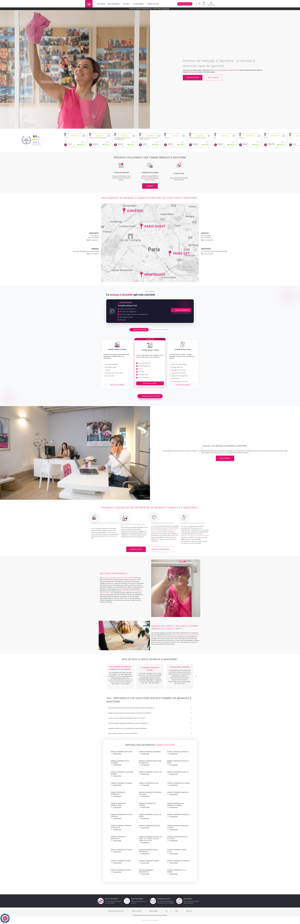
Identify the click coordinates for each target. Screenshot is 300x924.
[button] (196, 676)
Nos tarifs (126, 4)
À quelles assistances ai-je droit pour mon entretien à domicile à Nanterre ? (131, 708)
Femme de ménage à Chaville (178, 773)
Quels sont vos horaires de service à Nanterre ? (123, 733)
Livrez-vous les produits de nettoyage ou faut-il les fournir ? (127, 718)
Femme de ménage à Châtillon (150, 773)
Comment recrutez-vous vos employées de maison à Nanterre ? (128, 728)
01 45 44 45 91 (208, 240)
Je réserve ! (150, 186)
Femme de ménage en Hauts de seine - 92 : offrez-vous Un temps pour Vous (150, 839)
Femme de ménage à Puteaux (121, 851)
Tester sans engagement (182, 310)
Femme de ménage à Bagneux (178, 753)
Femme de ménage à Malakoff (178, 815)
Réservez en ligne (192, 78)
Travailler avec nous (153, 4)
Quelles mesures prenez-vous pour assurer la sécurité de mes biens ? (130, 713)
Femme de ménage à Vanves (121, 871)
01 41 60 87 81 (94, 254)
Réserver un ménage (186, 4)
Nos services (101, 4)
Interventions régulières (140, 329)
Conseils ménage (138, 4)
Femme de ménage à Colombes (178, 784)
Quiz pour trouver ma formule (151, 396)
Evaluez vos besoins (137, 911)
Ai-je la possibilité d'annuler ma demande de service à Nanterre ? (128, 723)
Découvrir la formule (117, 385)
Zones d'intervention (114, 4)
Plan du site (189, 911)
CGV (167, 911)
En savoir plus (165, 9)
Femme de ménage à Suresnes (178, 862)
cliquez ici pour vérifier (162, 915)
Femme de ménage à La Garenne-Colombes (175, 805)
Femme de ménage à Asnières (150, 753)
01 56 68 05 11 (94, 240)
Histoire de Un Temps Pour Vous (116, 911)
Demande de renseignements (160, 549)
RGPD (177, 911)
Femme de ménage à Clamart (121, 784)
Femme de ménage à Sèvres (149, 862)
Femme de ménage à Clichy (149, 784)
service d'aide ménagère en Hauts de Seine (226, 70)
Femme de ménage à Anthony (122, 753)
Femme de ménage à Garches (178, 793)
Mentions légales (154, 911)
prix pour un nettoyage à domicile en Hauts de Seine (118, 578)
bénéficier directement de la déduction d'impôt (185, 635)
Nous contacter (213, 78)
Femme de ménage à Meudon (149, 827)
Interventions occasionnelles (160, 329)
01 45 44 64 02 (208, 254)
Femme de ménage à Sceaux (121, 862)
